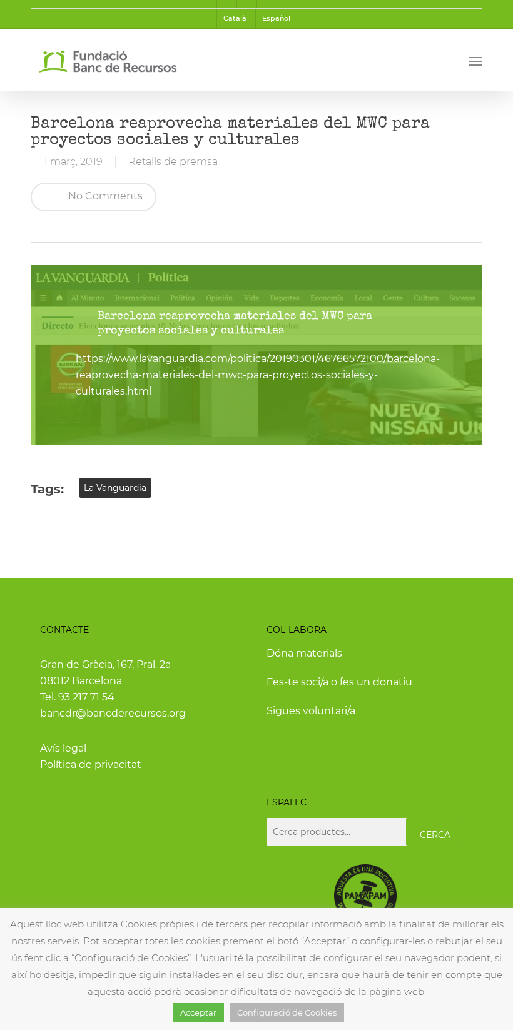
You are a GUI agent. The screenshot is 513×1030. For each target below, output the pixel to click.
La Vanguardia (115, 487)
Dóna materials (304, 653)
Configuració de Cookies (287, 1012)
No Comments (104, 196)
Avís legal (63, 748)
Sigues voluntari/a (311, 711)
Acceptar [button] (198, 1012)
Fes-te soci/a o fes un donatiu (339, 682)
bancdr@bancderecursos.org (113, 713)
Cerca (435, 835)
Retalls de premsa (173, 162)
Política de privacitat (90, 764)
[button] (475, 60)
